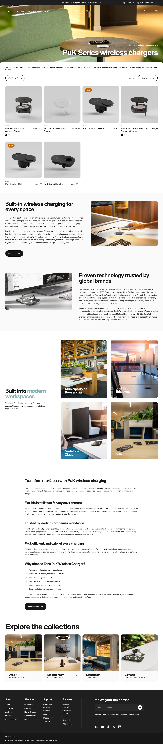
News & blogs (30, 712)
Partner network (65, 706)
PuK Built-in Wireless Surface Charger (15, 129)
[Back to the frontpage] (129, 45)
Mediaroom (48, 718)
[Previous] (54, 2)
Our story (28, 705)
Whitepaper (67, 724)
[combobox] (129, 2)
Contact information (52, 740)
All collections (11, 719)
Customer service (47, 706)
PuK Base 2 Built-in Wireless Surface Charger (135, 129)
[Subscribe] (140, 707)
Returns (46, 711)
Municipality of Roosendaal (76, 390)
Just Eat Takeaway (123, 390)
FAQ (45, 714)
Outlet (8, 716)
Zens (7, 125)
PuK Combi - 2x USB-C (93, 128)
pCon (64, 716)
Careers (27, 708)
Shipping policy (40, 740)
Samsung (9, 708)
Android (8, 712)
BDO (119, 454)
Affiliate (46, 721)
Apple (7, 705)
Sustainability (30, 716)
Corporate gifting (66, 712)
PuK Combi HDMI (13, 184)
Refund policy (19, 740)
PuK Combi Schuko (53, 184)
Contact (27, 719)
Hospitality (66, 720)
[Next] (108, 2)
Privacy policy (9, 740)
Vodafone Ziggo (72, 452)
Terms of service (29, 740)
